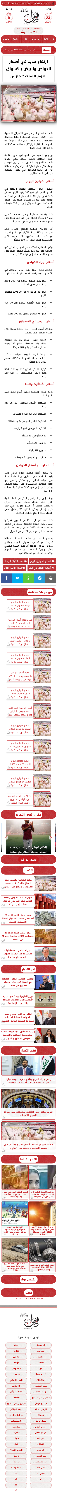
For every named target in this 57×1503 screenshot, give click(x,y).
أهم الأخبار (28, 1050)
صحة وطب (16, 1368)
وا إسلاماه (41, 1392)
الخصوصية (16, 1467)
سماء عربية (40, 1421)
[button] (51, 838)
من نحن (16, 1462)
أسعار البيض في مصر (40, 567)
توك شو (16, 1427)
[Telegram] (39, 578)
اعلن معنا (40, 1467)
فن (40, 1368)
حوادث (16, 1362)
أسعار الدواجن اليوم (41, 561)
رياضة (16, 39)
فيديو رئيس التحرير (16, 1403)
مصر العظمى (41, 1386)
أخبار (45, 39)
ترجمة (16, 1456)
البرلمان (41, 1450)
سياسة (36, 39)
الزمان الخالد (41, 1409)
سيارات (40, 1438)
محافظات (40, 1380)
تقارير (25, 39)
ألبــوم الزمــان (16, 1450)
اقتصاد (46, 50)
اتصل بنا (41, 1473)
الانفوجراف (16, 1421)
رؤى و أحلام (40, 1427)
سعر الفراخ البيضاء (14, 561)
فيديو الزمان (41, 1403)
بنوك (16, 1444)
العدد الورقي (28, 859)
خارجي (5, 39)
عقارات (16, 1432)
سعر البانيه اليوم (13, 567)
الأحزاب (40, 1444)
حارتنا (16, 1438)
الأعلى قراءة (28, 1159)
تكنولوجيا (40, 1374)
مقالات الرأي (16, 1392)
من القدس (41, 1456)
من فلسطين (41, 1462)
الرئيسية (40, 1345)
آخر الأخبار (28, 969)
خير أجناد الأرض (16, 1415)
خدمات (41, 1415)
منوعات (16, 1374)
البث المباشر (16, 1409)
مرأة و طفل (40, 1432)
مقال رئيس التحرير (28, 814)
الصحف (16, 1398)
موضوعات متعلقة (40, 592)
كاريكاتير (16, 1386)
